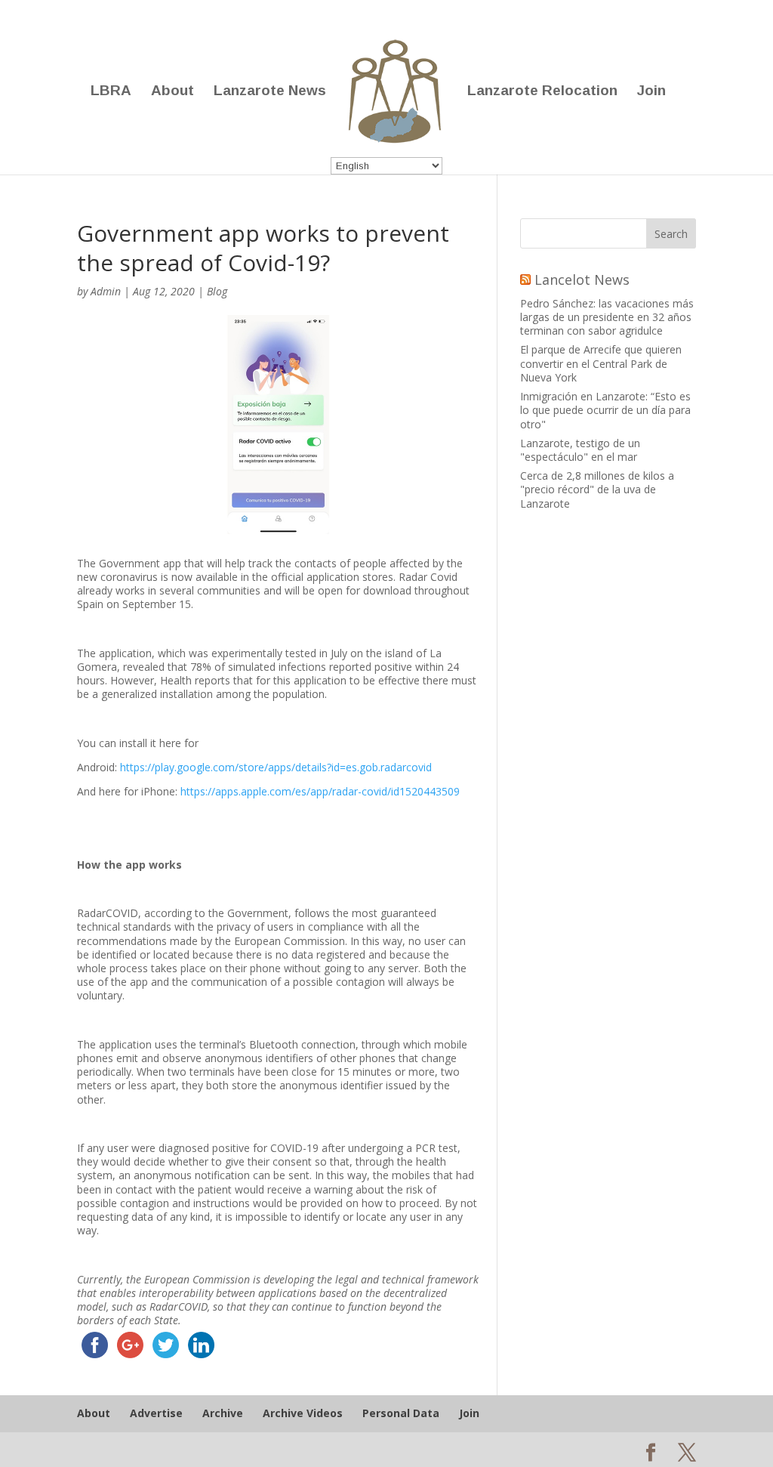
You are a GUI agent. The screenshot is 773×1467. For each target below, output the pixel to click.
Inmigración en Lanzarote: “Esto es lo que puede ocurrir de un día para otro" (605, 410)
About (172, 91)
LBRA (111, 91)
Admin (106, 291)
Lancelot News (582, 279)
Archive (222, 1413)
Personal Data (400, 1413)
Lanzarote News (270, 91)
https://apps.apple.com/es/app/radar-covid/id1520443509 (320, 791)
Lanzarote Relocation (542, 91)
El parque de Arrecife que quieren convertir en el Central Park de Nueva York (601, 363)
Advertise (156, 1413)
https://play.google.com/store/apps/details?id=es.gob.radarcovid (276, 767)
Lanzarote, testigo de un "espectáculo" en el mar (580, 450)
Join (651, 91)
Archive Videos (303, 1413)
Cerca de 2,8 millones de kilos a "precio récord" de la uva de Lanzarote (597, 489)
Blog (217, 291)
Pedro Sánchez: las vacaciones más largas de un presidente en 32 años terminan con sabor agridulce (607, 317)
